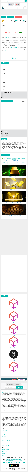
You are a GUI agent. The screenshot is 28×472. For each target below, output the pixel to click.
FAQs (3, 455)
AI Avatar (14, 335)
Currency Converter (5, 442)
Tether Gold (7, 37)
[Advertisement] (15, 12)
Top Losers (4, 434)
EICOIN (14, 322)
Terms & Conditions (5, 449)
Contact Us (4, 453)
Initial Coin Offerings (6, 440)
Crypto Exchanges (13, 47)
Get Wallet (19, 16)
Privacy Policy (4, 451)
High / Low (4, 436)
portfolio (5, 50)
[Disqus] (14, 237)
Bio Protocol (14, 309)
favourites (17, 49)
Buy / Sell (10, 16)
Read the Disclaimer (7, 392)
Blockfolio (3, 443)
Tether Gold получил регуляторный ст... (14, 163)
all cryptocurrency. (20, 44)
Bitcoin (14, 39)
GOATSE (14, 373)
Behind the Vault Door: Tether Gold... (14, 215)
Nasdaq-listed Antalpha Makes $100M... (14, 189)
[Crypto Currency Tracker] (3, 7)
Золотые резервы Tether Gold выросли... (14, 160)
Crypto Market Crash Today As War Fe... (14, 202)
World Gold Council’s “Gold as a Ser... (14, 176)
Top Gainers (4, 432)
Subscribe (20, 387)
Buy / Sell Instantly (5, 445)
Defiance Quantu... (14, 347)
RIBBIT (14, 360)
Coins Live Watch (5, 430)
